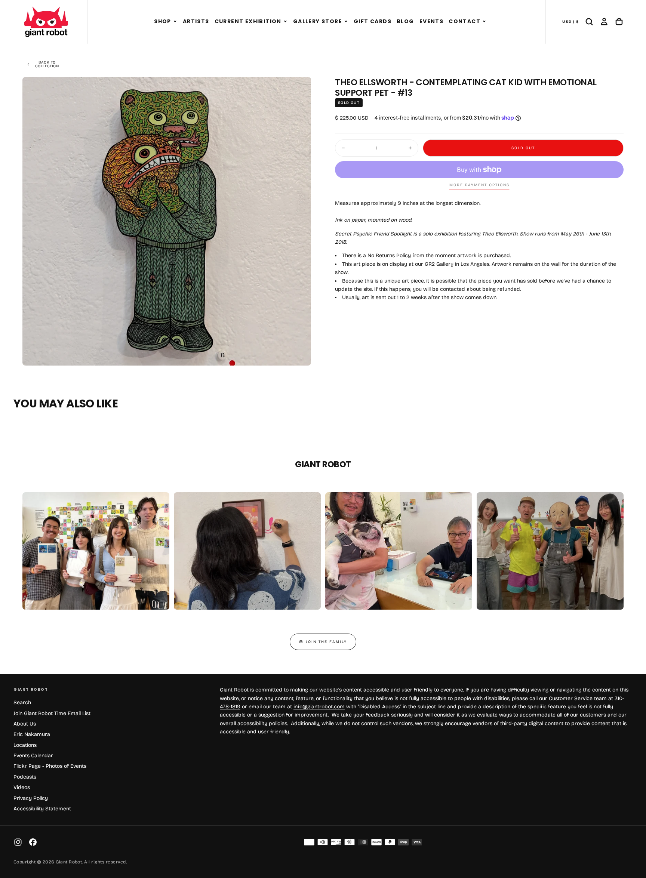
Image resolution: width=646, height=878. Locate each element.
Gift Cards (372, 21)
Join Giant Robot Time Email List (51, 713)
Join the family (326, 642)
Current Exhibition (248, 21)
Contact (464, 21)
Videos (21, 787)
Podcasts (24, 777)
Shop (162, 21)
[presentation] (299, 353)
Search (22, 702)
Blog (405, 21)
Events (431, 21)
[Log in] (604, 22)
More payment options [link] (479, 185)
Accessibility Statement (42, 808)
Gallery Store (317, 21)
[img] (309, 842)
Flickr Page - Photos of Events (49, 766)
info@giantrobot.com (319, 706)
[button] (175, 21)
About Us (24, 724)
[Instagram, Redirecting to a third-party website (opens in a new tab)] (17, 842)
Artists (196, 21)
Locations (25, 745)
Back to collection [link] (47, 64)
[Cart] (619, 22)
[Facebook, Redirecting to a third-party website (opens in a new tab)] (32, 842)
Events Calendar (33, 755)
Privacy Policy (30, 798)
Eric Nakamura (31, 734)
